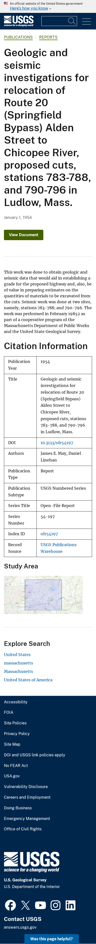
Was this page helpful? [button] (51, 939)
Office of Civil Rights (23, 829)
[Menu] (86, 22)
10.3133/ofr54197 (57, 442)
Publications (18, 37)
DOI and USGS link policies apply (34, 755)
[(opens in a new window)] (10, 905)
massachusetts (18, 663)
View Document (23, 234)
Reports (48, 37)
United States (17, 654)
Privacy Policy (17, 734)
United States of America (28, 679)
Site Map (12, 744)
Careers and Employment (27, 797)
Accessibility (16, 702)
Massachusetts (18, 671)
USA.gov (12, 776)
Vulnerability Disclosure (26, 787)
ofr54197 (49, 534)
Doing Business (18, 808)
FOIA (8, 712)
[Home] (18, 25)
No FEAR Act (16, 766)
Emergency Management (27, 818)
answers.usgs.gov (20, 927)
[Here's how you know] (48, 6)
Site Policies (15, 723)
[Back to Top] (78, 926)
